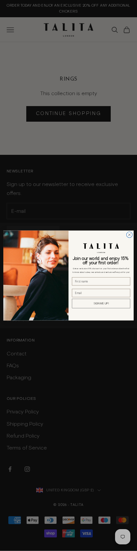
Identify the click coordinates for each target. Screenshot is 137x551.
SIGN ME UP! (101, 303)
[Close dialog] (129, 235)
